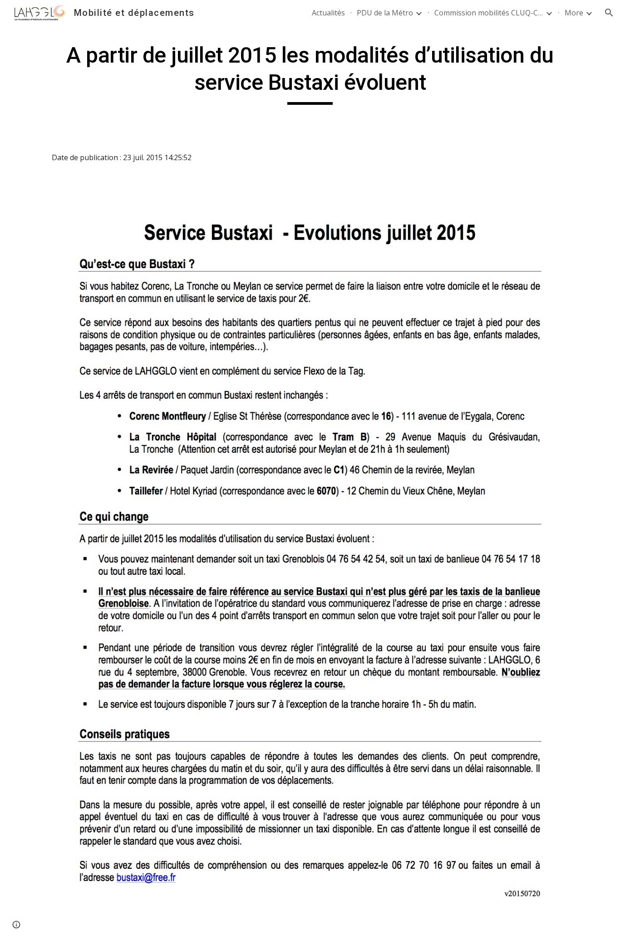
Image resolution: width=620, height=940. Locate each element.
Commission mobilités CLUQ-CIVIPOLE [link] (488, 13)
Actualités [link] (328, 13)
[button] (609, 13)
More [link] (574, 13)
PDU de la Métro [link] (385, 13)
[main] (310, 73)
